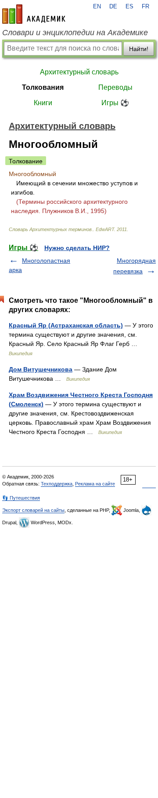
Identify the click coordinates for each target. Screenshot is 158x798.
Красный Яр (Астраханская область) (66, 325)
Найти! (138, 48)
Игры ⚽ (115, 103)
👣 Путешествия (21, 497)
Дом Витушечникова (40, 369)
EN (97, 7)
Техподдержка (56, 483)
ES (129, 7)
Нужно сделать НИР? (77, 247)
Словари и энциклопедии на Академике (75, 32)
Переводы (115, 87)
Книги (43, 103)
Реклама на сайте (95, 483)
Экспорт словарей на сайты (33, 510)
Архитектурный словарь (79, 72)
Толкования (43, 87)
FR (145, 7)
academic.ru (33, 14)
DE (113, 7)
